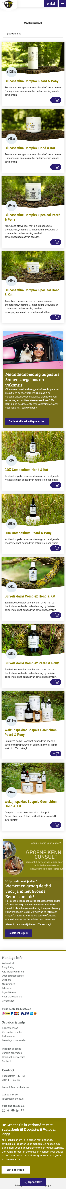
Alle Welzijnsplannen (13, 971)
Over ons (7, 979)
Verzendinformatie (12, 1032)
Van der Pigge (15, 1170)
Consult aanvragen (12, 1052)
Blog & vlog (8, 967)
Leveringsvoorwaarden (14, 1040)
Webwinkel (8, 963)
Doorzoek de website (13, 1057)
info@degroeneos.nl (12, 1098)
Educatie (7, 988)
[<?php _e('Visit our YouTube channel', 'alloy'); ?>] (13, 1111)
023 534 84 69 (10, 1094)
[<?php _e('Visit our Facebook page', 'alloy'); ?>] (8, 1111)
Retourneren (8, 1036)
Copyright (46, 1185)
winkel (51, 3)
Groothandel (8, 1000)
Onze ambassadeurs (13, 975)
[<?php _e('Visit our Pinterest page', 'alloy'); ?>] (17, 1111)
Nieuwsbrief (8, 984)
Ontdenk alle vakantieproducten (27, 421)
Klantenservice (10, 1028)
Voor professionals (12, 996)
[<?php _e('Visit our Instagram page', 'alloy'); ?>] (3, 1111)
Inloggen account (11, 1048)
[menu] (62, 3)
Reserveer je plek (18, 933)
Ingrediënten (9, 992)
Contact (6, 1061)
